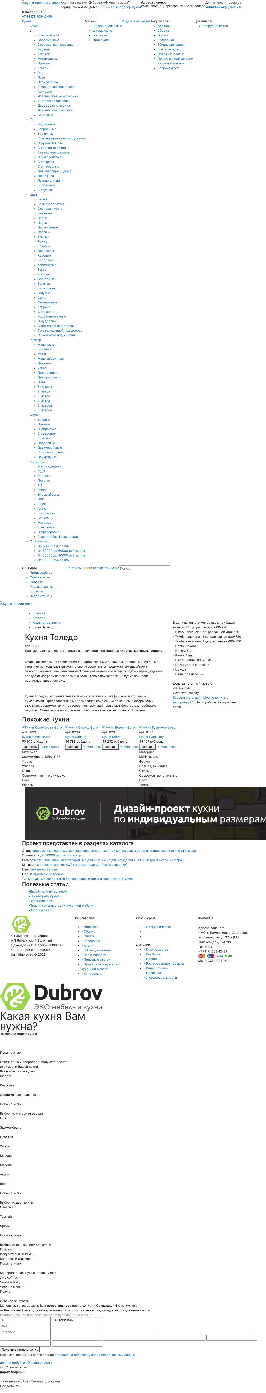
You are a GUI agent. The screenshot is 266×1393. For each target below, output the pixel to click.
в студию (126, 879)
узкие (105, 860)
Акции (86, 568)
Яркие (42, 241)
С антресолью (48, 166)
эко (139, 851)
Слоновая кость (50, 208)
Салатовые (46, 279)
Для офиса (46, 176)
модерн (96, 851)
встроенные (55, 879)
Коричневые (47, 265)
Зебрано (44, 307)
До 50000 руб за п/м (54, 546)
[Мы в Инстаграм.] (199, 965)
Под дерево (47, 321)
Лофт (41, 77)
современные (42, 851)
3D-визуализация (171, 44)
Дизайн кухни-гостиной (48, 891)
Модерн (44, 49)
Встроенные (47, 129)
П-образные (47, 429)
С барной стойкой (52, 148)
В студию (45, 190)
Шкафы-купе (102, 30)
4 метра (44, 401)
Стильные (45, 115)
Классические (48, 35)
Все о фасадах (169, 49)
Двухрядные (47, 457)
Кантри (43, 68)
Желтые (44, 274)
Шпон (42, 504)
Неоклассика (48, 82)
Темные (43, 237)
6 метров (45, 410)
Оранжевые (46, 251)
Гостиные (100, 35)
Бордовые (45, 260)
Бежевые (45, 213)
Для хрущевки (49, 377)
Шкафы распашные (107, 26)
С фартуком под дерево (56, 326)
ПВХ (41, 499)
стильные (188, 851)
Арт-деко (45, 91)
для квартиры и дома (82, 879)
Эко (40, 73)
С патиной (46, 312)
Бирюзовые (46, 288)
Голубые (44, 293)
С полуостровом (50, 452)
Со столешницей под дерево (60, 330)
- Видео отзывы (156, 968)
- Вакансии (152, 954)
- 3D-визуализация (96, 950)
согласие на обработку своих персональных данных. (95, 1355)
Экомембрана (48, 494)
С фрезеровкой (49, 532)
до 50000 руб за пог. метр (60, 855)
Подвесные (46, 443)
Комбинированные (52, 316)
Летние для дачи (50, 180)
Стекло (43, 518)
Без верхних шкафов (54, 152)
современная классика (72, 851)
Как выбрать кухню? (45, 896)
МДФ (41, 471)
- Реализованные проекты (164, 963)
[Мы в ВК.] (203, 965)
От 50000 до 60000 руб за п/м (61, 551)
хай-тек (109, 851)
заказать (73, 747)
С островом (47, 433)
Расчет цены (49, 747)
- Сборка (88, 931)
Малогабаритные (51, 358)
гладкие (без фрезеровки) (107, 865)
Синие (42, 298)
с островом (55, 874)
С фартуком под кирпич (56, 335)
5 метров (45, 405)
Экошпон (44, 476)
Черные (43, 223)
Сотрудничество (215, 26)
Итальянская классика (55, 110)
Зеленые (44, 283)
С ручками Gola (50, 143)
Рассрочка (166, 40)
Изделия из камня (136, 21)
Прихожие (101, 40)
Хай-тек (44, 54)
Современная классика (56, 44)
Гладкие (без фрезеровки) (58, 537)
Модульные (46, 124)
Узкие (42, 368)
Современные (48, 40)
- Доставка (90, 927)
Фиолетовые (47, 302)
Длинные (44, 363)
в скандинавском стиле (161, 851)
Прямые (44, 424)
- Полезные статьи (95, 959)
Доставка (165, 26)
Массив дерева (49, 466)
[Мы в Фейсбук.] (209, 965)
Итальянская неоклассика (58, 96)
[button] (20, 696)
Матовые (44, 522)
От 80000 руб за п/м (53, 560)
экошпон (44, 865)
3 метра (44, 396)
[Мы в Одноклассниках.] (206, 965)
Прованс (44, 63)
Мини (42, 354)
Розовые (44, 246)
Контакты (74, 568)
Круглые (44, 438)
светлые (51, 869)
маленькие (42, 860)
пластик (58, 865)
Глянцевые (46, 527)
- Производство (156, 949)
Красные (44, 255)
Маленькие (46, 344)
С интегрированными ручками (61, 138)
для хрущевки (122, 860)
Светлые (44, 232)
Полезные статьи (171, 54)
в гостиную (109, 879)
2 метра (44, 391)
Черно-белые (48, 227)
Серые (43, 218)
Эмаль (42, 490)
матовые (79, 865)
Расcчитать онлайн (187, 697)
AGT (41, 485)
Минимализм (48, 59)
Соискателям (40, 577)
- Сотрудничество (158, 927)
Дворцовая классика (54, 105)
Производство (41, 572)
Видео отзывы (41, 596)
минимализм (126, 851)
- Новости (151, 959)
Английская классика (54, 101)
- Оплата (88, 936)
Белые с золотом (51, 204)
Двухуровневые (50, 447)
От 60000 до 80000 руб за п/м (61, 555)
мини (56, 860)
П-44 (41, 382)
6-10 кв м (45, 387)
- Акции (87, 945)
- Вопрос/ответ (93, 974)
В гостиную (46, 185)
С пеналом (46, 162)
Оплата (163, 35)
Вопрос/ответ (168, 68)
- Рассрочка (90, 941)
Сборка (163, 30)
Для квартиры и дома (54, 171)
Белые (42, 199)
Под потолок (47, 373)
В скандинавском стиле (56, 87)
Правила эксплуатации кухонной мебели (61, 905)
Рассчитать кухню (105, 568)
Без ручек (45, 134)
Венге (42, 269)
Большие (44, 349)
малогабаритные (73, 860)
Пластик (44, 480)
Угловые (44, 419)
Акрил (42, 508)
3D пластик (46, 513)
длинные (93, 860)
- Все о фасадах (93, 955)
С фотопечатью (49, 157)
